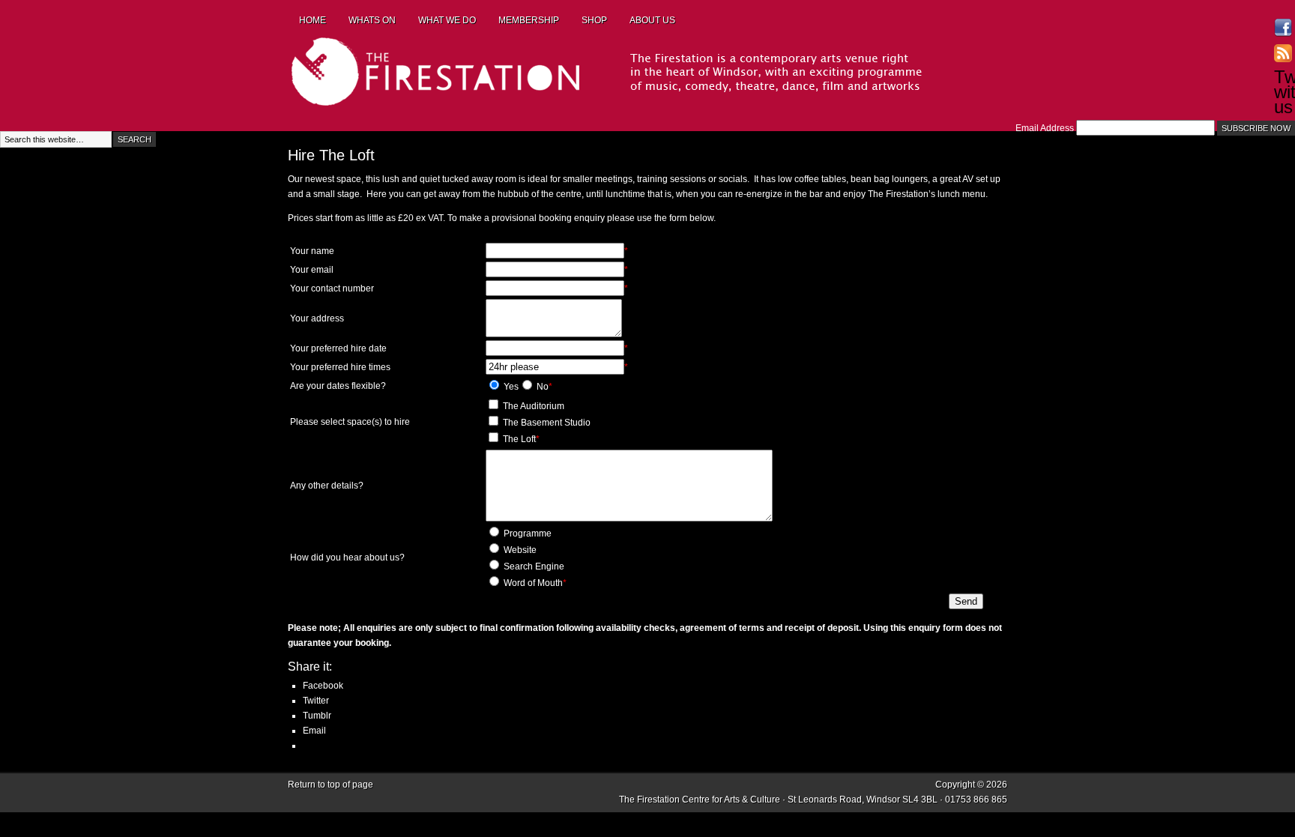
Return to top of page (330, 784)
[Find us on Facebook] (1283, 28)
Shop (594, 20)
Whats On (372, 20)
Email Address (1044, 128)
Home (312, 20)
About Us (652, 20)
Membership (528, 20)
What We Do (447, 20)
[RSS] (1283, 53)
